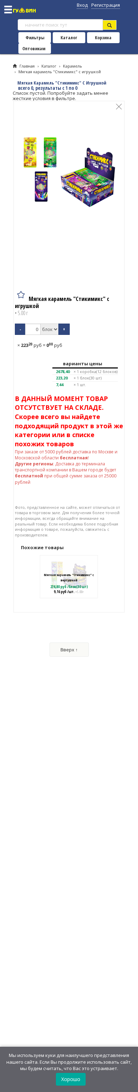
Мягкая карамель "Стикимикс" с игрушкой (59, 71)
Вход (82, 5)
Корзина (103, 37)
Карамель (72, 66)
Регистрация (105, 5)
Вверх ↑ (69, 649)
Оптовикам (33, 48)
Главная (27, 66)
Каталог (69, 37)
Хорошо (70, 1079)
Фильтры (34, 37)
